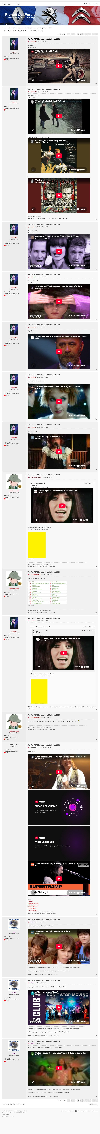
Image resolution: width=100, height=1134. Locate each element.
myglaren (36, 483)
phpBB (9, 1111)
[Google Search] (18, 4)
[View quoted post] (45, 483)
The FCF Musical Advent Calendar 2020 (22, 30)
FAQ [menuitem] (2, 24)
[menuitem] (9, 24)
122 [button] (94, 34)
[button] (68, 34)
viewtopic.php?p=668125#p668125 (38, 529)
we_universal (8, 1112)
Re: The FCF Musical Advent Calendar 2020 (44, 39)
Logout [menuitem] (96, 4)
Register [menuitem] (88, 4)
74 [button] (81, 34)
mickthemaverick (38, 627)
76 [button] (86, 34)
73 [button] (78, 34)
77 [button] (89, 34)
